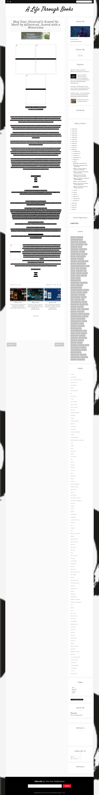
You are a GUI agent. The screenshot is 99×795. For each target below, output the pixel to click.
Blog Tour (35, 30)
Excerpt (79, 273)
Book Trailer (74, 251)
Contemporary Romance (77, 266)
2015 (73, 203)
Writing (84, 349)
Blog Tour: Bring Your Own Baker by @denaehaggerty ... (81, 179)
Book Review (82, 249)
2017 (73, 147)
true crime (74, 345)
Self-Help (49, 30)
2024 (73, 133)
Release (84, 321)
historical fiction (76, 287)
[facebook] (8, 2)
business (84, 254)
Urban (86, 345)
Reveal (81, 323)
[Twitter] (58, 285)
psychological (81, 318)
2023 (73, 135)
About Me (74, 689)
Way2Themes (46, 792)
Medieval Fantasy (76, 301)
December (75, 151)
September (76, 157)
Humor (85, 292)
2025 (73, 131)
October (75, 155)
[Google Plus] (55, 285)
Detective (83, 268)
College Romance (83, 261)
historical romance (76, 289)
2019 (73, 143)
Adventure (79, 237)
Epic (85, 270)
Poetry (80, 313)
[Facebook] (53, 285)
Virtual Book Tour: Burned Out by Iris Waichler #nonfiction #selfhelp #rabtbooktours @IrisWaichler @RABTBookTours (18, 306)
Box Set (82, 251)
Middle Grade (83, 304)
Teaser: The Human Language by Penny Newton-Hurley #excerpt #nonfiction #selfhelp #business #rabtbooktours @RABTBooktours (53, 307)
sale (85, 330)
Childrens (80, 258)
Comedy (73, 263)
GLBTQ (72, 277)
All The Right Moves (76, 239)
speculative (74, 335)
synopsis (80, 340)
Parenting (74, 313)
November (75, 153)
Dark (77, 268)
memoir (84, 301)
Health (73, 285)
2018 (73, 145)
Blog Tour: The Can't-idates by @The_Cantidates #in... (80, 169)
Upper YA (81, 345)
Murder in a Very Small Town (79, 181)
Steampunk (74, 337)
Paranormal (80, 311)
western (83, 347)
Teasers (73, 342)
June (74, 190)
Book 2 (35, 179)
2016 (73, 149)
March (75, 196)
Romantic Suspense (76, 330)
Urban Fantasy (75, 347)
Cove (87, 266)
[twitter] (10, 2)
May (74, 192)
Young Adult (81, 359)
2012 (73, 209)
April (74, 194)
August (75, 159)
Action (73, 237)
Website (36, 272)
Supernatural (82, 337)
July (74, 161)
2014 (73, 205)
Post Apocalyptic (75, 316)
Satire (73, 333)
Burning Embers (75, 254)
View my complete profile (76, 715)
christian (73, 261)
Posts (73, 756)
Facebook (36, 276)
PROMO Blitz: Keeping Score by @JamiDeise (80, 166)
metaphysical (74, 304)
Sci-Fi (77, 333)
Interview (39, 30)
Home (73, 687)
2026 (73, 129)
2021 (73, 139)
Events (73, 692)
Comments (75, 758)
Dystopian (79, 270)
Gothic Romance (75, 280)
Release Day (74, 323)
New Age (73, 309)
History (86, 289)
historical (79, 285)
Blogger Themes (61, 792)
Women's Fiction (75, 349)
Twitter (35, 274)
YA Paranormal (75, 357)
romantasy (81, 325)
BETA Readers (79, 244)
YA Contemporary (76, 352)
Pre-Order (85, 316)
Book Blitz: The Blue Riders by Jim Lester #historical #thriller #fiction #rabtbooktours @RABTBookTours (80, 88)
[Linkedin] (60, 285)
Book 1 (35, 178)
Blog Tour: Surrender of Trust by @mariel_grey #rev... (80, 187)
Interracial (74, 294)
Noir (79, 309)
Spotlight (82, 335)
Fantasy (85, 273)
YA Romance (84, 357)
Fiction (73, 275)
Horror (73, 292)
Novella (73, 311)
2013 (73, 207)
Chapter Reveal (81, 256)
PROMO (73, 318)
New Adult (80, 306)
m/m (83, 299)
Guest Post (84, 282)
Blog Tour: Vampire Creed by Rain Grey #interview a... (80, 172)
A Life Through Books (49, 9)
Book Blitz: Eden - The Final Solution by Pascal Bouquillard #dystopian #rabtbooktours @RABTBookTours (80, 94)
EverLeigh (74, 713)
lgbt (72, 299)
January (75, 200)
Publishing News (75, 321)
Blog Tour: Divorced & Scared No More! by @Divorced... (80, 184)
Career (73, 256)
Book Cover (74, 249)
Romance (73, 325)
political (86, 313)
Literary (77, 299)
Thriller (79, 342)
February (75, 198)
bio (86, 244)
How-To (79, 292)
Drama (73, 270)
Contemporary (81, 263)
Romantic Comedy (76, 328)
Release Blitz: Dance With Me (80, 163)
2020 (73, 141)
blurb (80, 246)
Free (78, 275)
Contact (74, 691)
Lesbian (84, 297)
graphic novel (75, 282)
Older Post (59, 344)
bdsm (72, 244)
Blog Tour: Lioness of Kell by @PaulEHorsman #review (79, 175)
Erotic (73, 273)
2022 (73, 137)
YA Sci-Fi (73, 359)
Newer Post (11, 344)
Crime (72, 268)
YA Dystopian (74, 354)
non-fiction (44, 30)
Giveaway (83, 275)
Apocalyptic (74, 242)
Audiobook (82, 242)
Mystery (73, 306)
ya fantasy (83, 354)
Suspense (73, 340)
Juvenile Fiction (75, 297)
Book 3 (35, 181)
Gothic (78, 277)
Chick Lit (73, 258)
